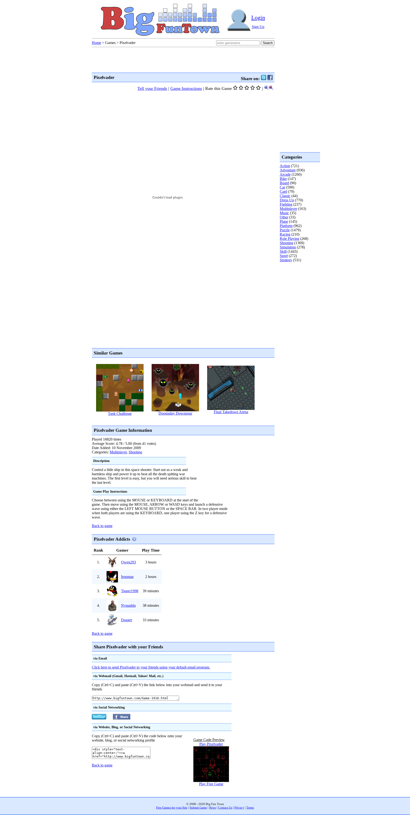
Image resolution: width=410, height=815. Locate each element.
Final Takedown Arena (231, 412)
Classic (285, 196)
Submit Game (198, 807)
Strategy (286, 260)
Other (284, 217)
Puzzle (285, 230)
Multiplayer (118, 452)
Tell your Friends (152, 88)
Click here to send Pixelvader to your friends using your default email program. (151, 667)
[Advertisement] (178, 420)
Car (282, 187)
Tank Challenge (120, 414)
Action (285, 166)
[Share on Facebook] (270, 78)
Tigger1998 (129, 591)
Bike (283, 179)
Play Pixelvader (211, 744)
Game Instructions (186, 88)
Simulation (288, 247)
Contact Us (225, 807)
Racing (285, 234)
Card (283, 191)
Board (284, 183)
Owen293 (128, 562)
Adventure (288, 170)
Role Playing (289, 239)
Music (284, 213)
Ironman (127, 577)
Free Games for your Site (171, 807)
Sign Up (258, 27)
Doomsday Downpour (175, 413)
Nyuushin (128, 605)
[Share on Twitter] (263, 78)
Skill (283, 251)
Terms (250, 807)
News (212, 807)
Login (258, 18)
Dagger (126, 620)
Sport (284, 256)
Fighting (286, 204)
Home (96, 43)
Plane (284, 221)
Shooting (135, 452)
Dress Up (287, 200)
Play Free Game (211, 784)
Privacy (239, 807)
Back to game (102, 526)
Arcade (285, 174)
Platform (286, 226)
